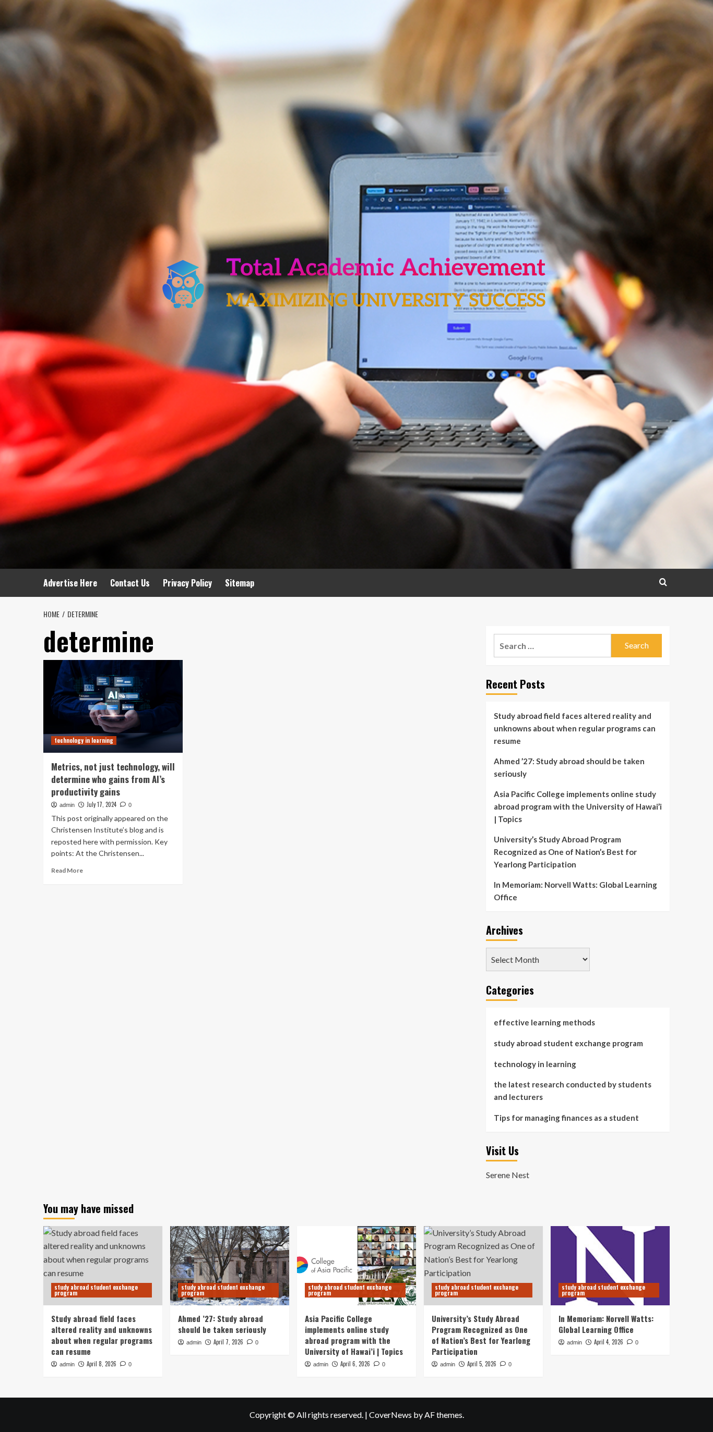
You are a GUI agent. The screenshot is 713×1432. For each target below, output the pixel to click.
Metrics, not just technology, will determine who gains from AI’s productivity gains (113, 779)
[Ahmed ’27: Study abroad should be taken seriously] (229, 1265)
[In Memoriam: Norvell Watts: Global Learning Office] (610, 1265)
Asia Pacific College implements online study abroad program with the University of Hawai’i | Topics (578, 806)
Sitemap (239, 583)
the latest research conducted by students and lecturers (572, 1090)
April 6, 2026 (355, 1364)
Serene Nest (507, 1175)
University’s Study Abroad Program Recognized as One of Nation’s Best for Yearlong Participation (565, 852)
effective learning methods (544, 1022)
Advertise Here (70, 583)
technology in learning (83, 740)
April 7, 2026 (228, 1342)
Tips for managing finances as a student (566, 1117)
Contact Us (130, 583)
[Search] (663, 582)
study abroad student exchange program (568, 1043)
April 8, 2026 (101, 1364)
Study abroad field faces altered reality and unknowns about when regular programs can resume (575, 728)
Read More (67, 870)
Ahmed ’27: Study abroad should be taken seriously (569, 767)
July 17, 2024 (101, 804)
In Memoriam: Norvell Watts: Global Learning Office (575, 891)
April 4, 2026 (608, 1342)
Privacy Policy (187, 583)
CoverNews (390, 1414)
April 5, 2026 (481, 1364)
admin (67, 805)
